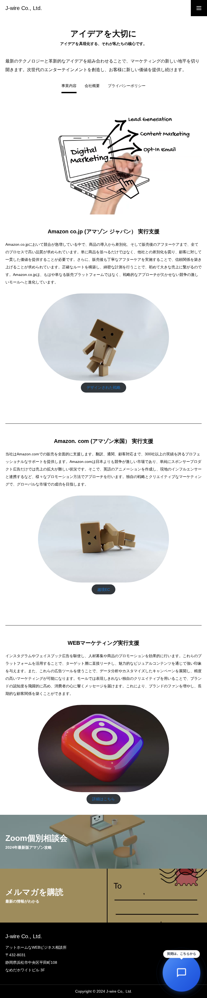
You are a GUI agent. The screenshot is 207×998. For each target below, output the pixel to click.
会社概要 (92, 86)
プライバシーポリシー (127, 86)
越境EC (103, 589)
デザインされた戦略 (103, 387)
